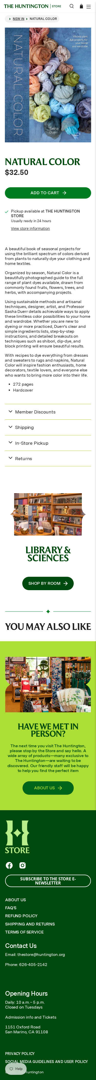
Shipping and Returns (30, 924)
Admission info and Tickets (30, 1017)
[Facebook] (9, 865)
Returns (23, 458)
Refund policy (21, 915)
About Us (15, 899)
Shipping (24, 427)
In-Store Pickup (31, 443)
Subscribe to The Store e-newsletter (48, 881)
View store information (30, 228)
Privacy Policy (20, 1053)
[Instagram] (22, 865)
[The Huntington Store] (34, 6)
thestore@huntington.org (41, 954)
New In (18, 18)
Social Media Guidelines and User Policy (46, 1061)
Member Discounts (35, 412)
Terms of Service (24, 932)
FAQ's (10, 907)
